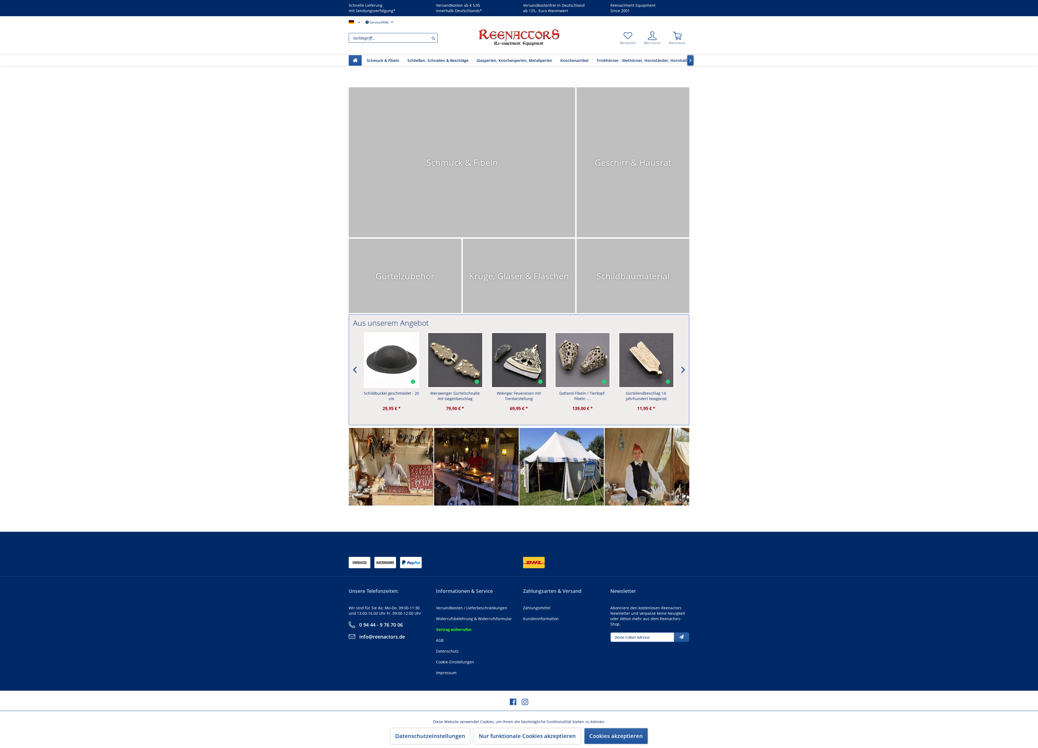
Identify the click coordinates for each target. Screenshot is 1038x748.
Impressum (446, 672)
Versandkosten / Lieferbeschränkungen (471, 607)
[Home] (355, 60)
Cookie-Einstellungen (455, 661)
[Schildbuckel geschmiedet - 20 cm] (392, 360)
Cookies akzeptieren (616, 736)
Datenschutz (447, 651)
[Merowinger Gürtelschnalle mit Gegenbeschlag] (455, 360)
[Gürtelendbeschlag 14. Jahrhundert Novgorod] (646, 360)
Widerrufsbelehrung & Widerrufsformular (474, 618)
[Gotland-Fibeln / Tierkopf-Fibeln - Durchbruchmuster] (582, 360)
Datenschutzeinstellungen (430, 736)
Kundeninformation (541, 618)
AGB (440, 640)
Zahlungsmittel (536, 607)
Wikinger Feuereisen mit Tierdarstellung (519, 396)
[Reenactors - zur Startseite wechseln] (519, 37)
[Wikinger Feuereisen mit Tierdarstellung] (519, 360)
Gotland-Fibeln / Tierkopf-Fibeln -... (582, 396)
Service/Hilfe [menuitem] (379, 22)
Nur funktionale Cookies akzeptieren (527, 736)
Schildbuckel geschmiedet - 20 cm (391, 396)
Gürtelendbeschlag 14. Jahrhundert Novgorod (646, 396)
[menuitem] (412, 38)
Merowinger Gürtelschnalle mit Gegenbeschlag (455, 396)
